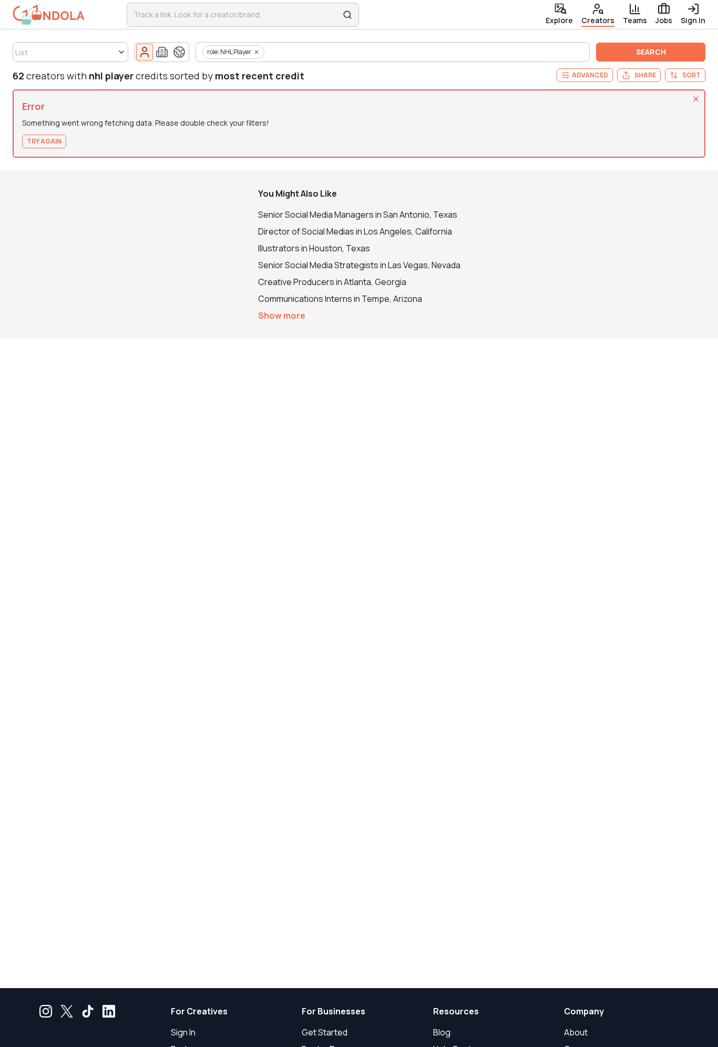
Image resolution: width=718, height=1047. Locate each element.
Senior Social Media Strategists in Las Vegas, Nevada (359, 265)
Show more (281, 315)
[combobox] (236, 14)
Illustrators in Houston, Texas (314, 248)
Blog (441, 1032)
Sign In (183, 1032)
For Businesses (333, 1011)
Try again (44, 141)
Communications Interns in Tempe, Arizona (340, 298)
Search (651, 52)
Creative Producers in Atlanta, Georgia (332, 282)
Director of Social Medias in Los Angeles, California (355, 231)
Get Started (324, 1032)
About (576, 1032)
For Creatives (199, 1011)
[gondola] (49, 14)
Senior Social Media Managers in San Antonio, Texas (357, 214)
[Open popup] (121, 52)
